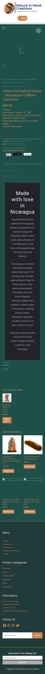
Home (4, 79)
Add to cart (6, 420)
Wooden (23, 144)
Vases (4, 583)
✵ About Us (6, 544)
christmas (15, 144)
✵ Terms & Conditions (10, 551)
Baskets (5, 572)
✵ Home (5, 541)
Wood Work (12, 79)
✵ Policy (5, 554)
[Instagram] (9, 626)
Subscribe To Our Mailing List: (22, 653)
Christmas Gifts (8, 86)
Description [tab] (7, 166)
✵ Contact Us (7, 547)
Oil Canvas (6, 579)
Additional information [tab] (11, 171)
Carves (9, 144)
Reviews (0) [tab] (7, 176)
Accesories (6, 568)
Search (37, 635)
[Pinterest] (13, 626)
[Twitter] (18, 626)
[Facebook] (4, 626)
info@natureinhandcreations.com (14, 611)
